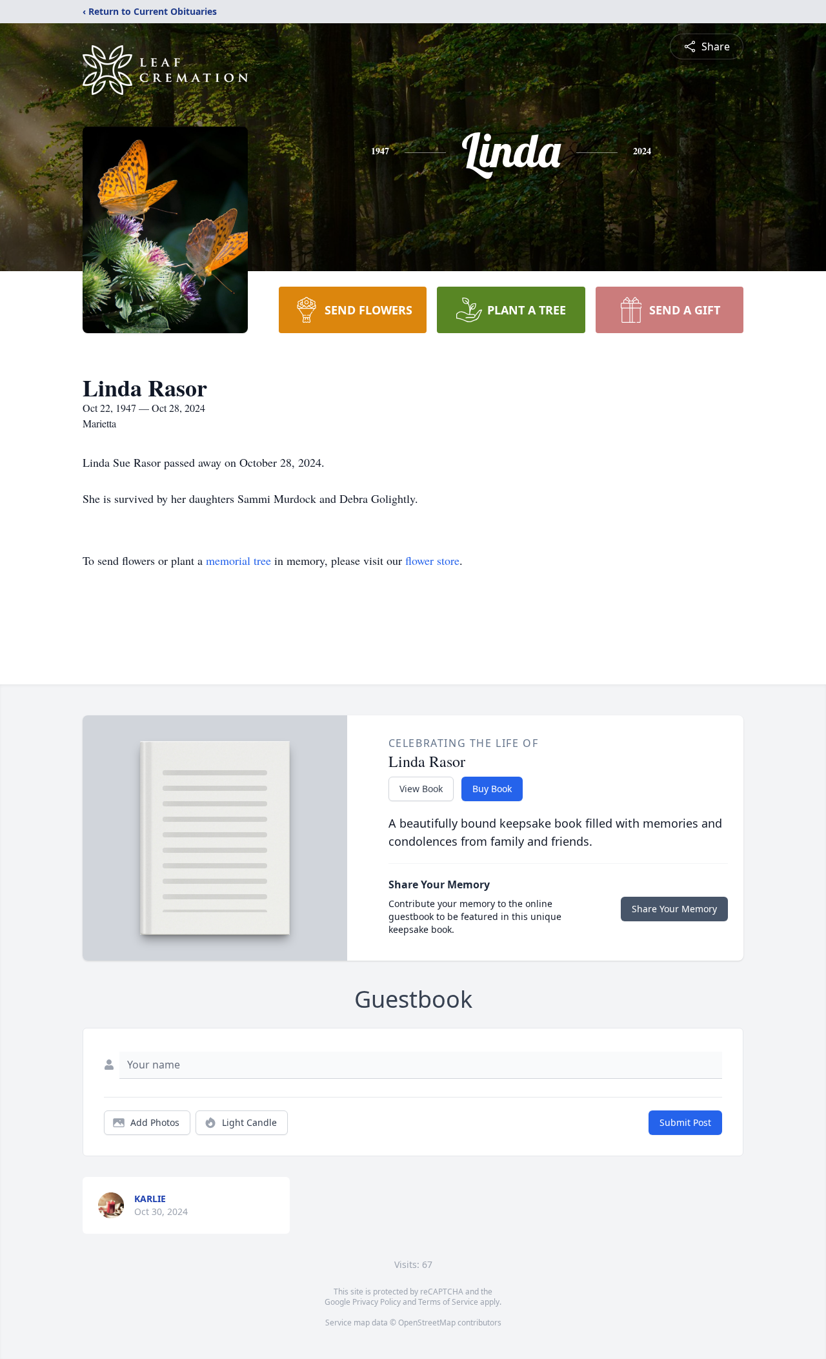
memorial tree (238, 560)
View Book (421, 788)
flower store (432, 560)
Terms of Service (448, 1301)
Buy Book (492, 788)
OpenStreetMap (427, 1322)
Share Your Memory (674, 909)
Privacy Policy (376, 1301)
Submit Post (685, 1122)
